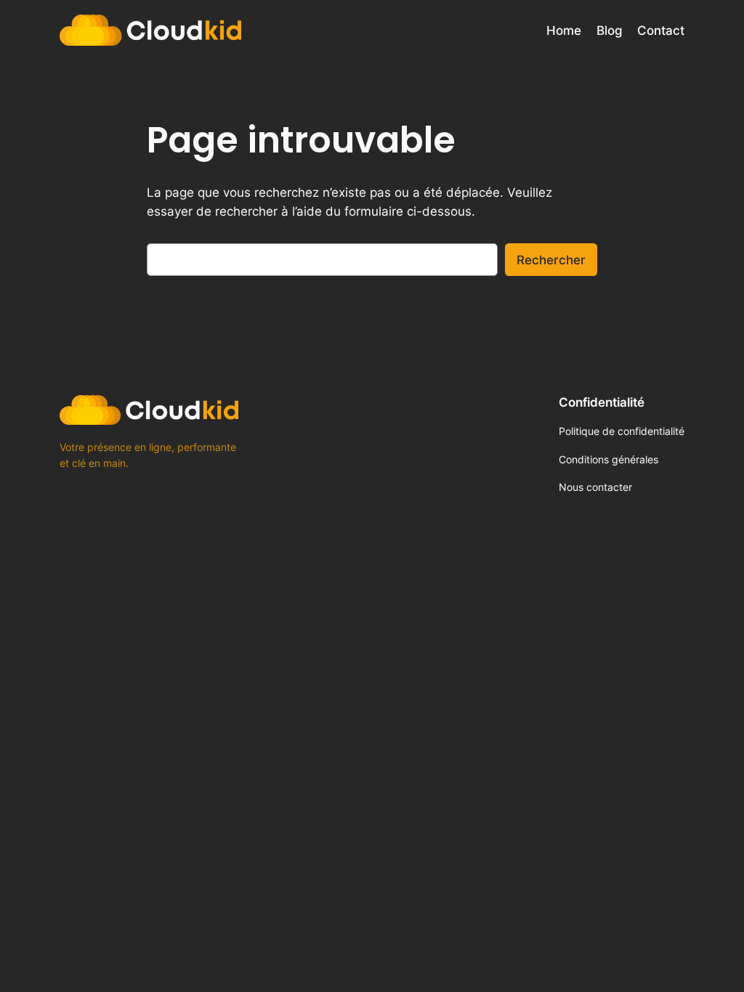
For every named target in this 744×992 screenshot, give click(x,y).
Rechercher (551, 260)
